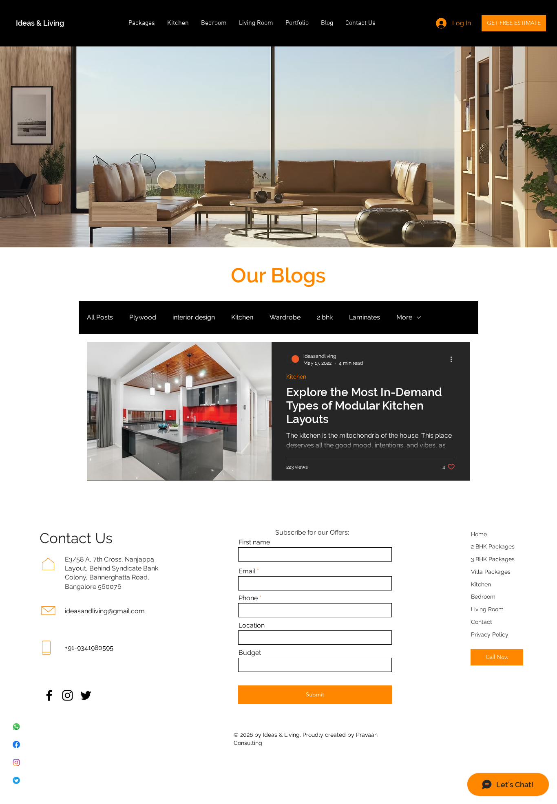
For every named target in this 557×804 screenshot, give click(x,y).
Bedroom (483, 596)
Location (252, 625)
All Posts (100, 317)
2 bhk (325, 317)
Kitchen (242, 317)
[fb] (16, 744)
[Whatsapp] (16, 726)
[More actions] (454, 359)
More (404, 317)
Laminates (364, 317)
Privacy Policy (489, 634)
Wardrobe (285, 317)
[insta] (16, 762)
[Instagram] (67, 695)
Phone (248, 598)
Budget (250, 653)
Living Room (487, 609)
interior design (193, 317)
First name (254, 542)
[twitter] (16, 780)
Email (247, 571)
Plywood (142, 317)
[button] (141, 23)
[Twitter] (86, 695)
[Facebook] (49, 695)
